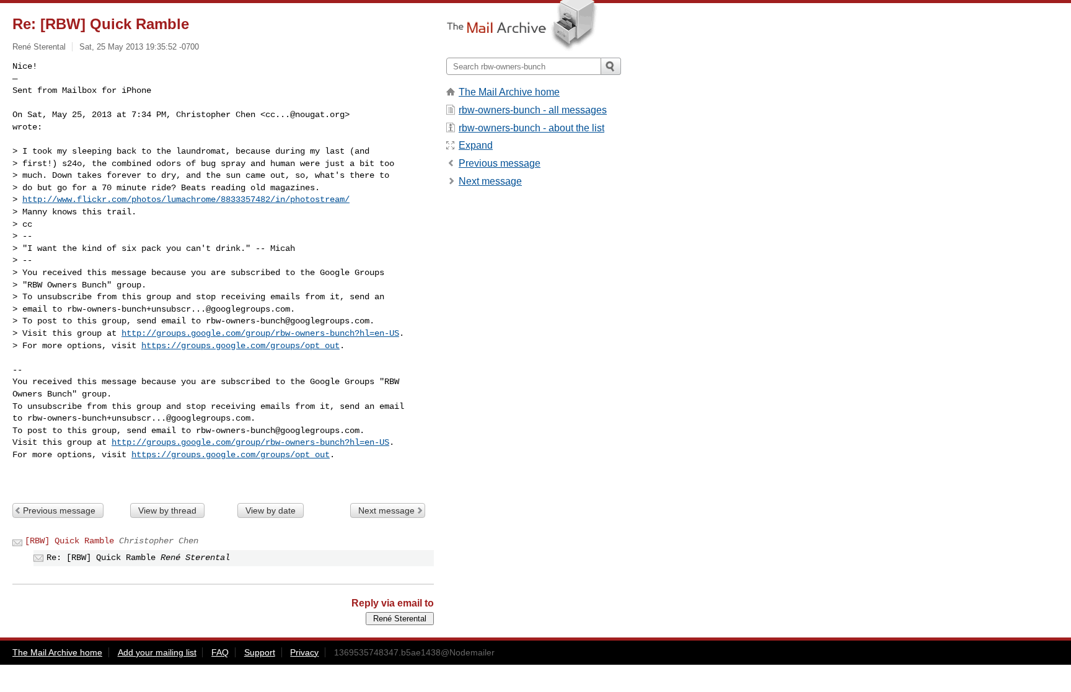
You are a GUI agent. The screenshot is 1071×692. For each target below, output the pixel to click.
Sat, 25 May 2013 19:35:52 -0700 (139, 46)
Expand (476, 145)
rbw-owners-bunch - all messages (533, 110)
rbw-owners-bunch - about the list (531, 128)
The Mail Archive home (509, 92)
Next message (386, 510)
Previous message (59, 510)
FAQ (220, 652)
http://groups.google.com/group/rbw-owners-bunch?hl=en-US (260, 333)
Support (259, 652)
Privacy (304, 652)
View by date (270, 510)
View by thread (167, 510)
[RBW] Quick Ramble (69, 541)
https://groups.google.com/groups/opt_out (240, 346)
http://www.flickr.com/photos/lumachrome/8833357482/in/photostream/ (186, 199)
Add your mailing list (157, 652)
